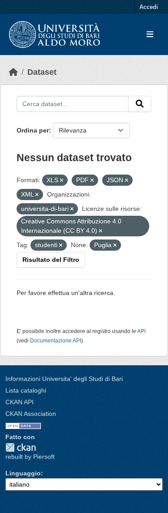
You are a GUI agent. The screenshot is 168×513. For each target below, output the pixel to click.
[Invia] (139, 104)
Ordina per (33, 130)
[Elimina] (61, 180)
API (141, 331)
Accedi (148, 7)
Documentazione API (55, 341)
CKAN (20, 447)
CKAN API (19, 402)
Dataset (41, 72)
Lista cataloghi (25, 390)
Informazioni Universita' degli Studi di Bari (64, 378)
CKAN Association (30, 413)
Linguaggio (23, 473)
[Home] (13, 72)
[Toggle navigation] (150, 34)
